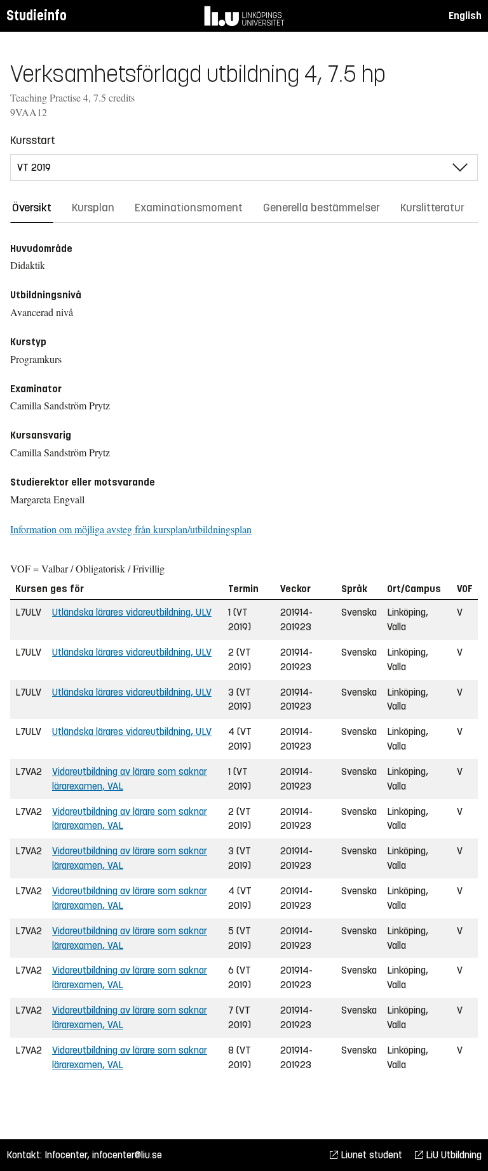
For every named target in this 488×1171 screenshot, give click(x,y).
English (465, 16)
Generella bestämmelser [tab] (321, 208)
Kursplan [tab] (93, 208)
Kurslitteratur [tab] (432, 208)
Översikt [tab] (31, 208)
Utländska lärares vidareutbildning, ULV (132, 612)
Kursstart (32, 140)
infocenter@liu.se (127, 1155)
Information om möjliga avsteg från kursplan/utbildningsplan (131, 529)
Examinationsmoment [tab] (189, 208)
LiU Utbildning (452, 1155)
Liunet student (370, 1155)
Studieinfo (36, 15)
